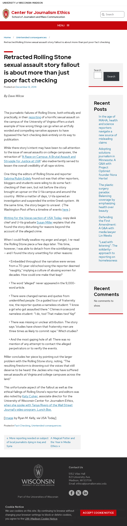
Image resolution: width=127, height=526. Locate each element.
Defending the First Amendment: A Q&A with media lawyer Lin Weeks (107, 226)
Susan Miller (45, 222)
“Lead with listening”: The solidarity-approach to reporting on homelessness (108, 251)
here (65, 209)
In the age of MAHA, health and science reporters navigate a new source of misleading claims (108, 129)
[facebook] (71, 493)
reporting (35, 117)
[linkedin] (85, 493)
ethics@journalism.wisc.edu (91, 483)
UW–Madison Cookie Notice (41, 518)
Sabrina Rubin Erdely (17, 178)
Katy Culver (30, 396)
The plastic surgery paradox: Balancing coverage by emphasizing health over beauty (107, 198)
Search (97, 70)
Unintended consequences (46, 425)
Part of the (38, 497)
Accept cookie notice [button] (98, 512)
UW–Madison (23, 2)
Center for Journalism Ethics (40, 12)
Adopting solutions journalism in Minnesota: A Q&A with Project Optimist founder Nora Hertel (108, 163)
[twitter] (78, 493)
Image (9, 418)
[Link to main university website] (38, 486)
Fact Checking (22, 425)
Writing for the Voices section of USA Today (32, 218)
